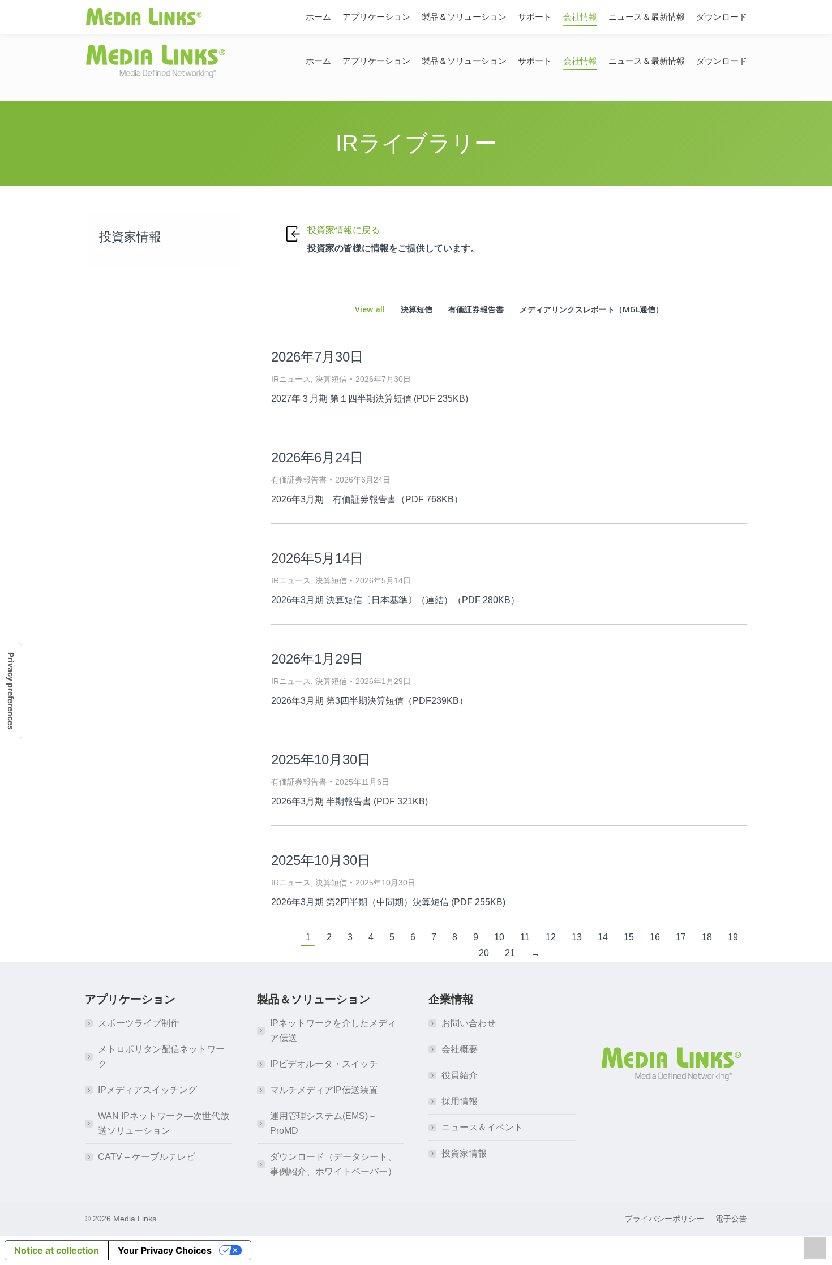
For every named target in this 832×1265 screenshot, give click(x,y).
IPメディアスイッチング (147, 1090)
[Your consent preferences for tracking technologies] (11, 691)
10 (499, 937)
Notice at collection (56, 1250)
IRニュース (291, 379)
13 (577, 937)
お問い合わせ (468, 1023)
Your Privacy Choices (165, 1250)
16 (655, 937)
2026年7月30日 (317, 356)
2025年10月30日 (321, 759)
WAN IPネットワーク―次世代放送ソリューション (163, 1123)
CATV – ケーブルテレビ (146, 1156)
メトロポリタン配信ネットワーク (161, 1056)
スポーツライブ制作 (138, 1023)
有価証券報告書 (476, 309)
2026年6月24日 (317, 457)
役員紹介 (459, 1075)
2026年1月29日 (317, 658)
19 (733, 937)
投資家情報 (464, 1153)
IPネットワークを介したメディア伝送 (333, 1030)
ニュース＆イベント (482, 1127)
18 (707, 937)
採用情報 (459, 1101)
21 (510, 953)
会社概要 (459, 1049)
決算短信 (416, 309)
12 (551, 937)
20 (484, 953)
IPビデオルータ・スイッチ (324, 1064)
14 (603, 937)
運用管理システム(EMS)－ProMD (323, 1123)
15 (629, 937)
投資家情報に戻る (343, 230)
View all (370, 309)
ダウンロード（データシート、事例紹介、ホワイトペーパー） (333, 1164)
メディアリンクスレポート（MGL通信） (591, 309)
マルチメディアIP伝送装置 (324, 1090)
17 (681, 937)
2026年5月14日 (317, 558)
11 (525, 937)
